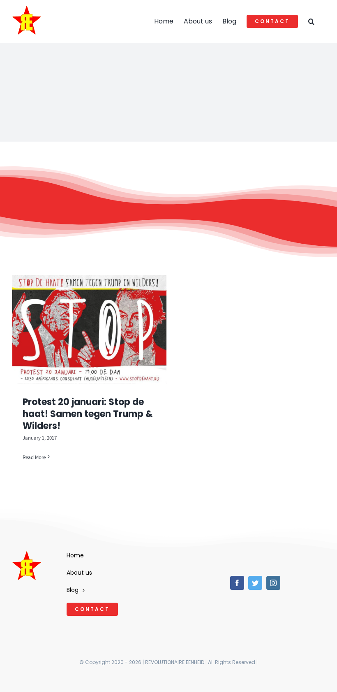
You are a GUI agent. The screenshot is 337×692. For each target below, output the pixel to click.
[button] (311, 21)
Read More (34, 457)
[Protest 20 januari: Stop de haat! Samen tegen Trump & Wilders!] (89, 329)
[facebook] (237, 583)
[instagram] (273, 583)
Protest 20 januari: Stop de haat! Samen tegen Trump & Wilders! (88, 414)
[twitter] (255, 583)
